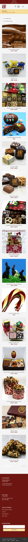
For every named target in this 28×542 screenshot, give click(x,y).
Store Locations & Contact (7, 509)
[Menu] (18, 6)
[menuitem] (14, 6)
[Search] (14, 6)
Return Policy (4, 516)
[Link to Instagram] (25, 539)
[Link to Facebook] (23, 539)
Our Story (4, 511)
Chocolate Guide (5, 513)
